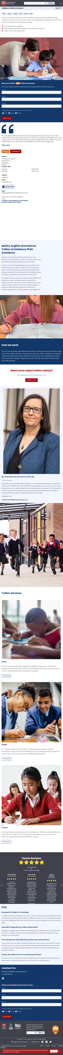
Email (3, 96)
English (12, 113)
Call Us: (5, 151)
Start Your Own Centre (39, 1039)
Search (51, 3)
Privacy (54, 1046)
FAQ (25, 1039)
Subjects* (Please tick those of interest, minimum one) (17, 110)
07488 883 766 (16, 151)
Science (19, 113)
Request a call (31, 380)
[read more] (11, 905)
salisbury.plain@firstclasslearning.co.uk (14, 193)
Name (3, 89)
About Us (30, 1039)
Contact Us (20, 1039)
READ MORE (6, 676)
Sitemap (60, 1046)
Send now (7, 118)
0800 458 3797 (35, 1042)
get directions (9, 187)
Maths (6, 113)
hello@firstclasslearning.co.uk (20, 1042)
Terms (41, 1046)
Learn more (54, 1051)
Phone (4, 103)
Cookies (48, 1046)
